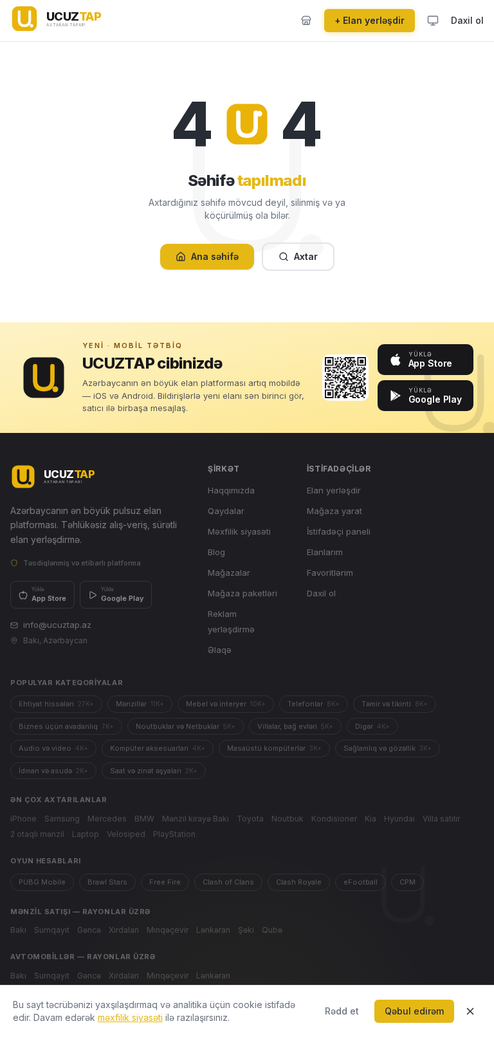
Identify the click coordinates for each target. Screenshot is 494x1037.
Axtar (306, 256)
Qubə (272, 930)
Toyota (250, 818)
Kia (370, 818)
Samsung (62, 818)
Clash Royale (299, 881)
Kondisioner (334, 818)
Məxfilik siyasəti (239, 531)
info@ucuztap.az (57, 624)
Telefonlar (314, 703)
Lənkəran (213, 930)
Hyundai (399, 818)
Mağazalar (229, 572)
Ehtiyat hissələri (56, 703)
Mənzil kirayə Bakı (195, 818)
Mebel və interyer (226, 703)
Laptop (85, 834)
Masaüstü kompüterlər (274, 748)
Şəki (246, 930)
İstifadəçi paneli (338, 531)
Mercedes (107, 818)
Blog (216, 552)
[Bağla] (470, 1011)
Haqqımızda (231, 490)
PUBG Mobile (42, 881)
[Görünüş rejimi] (433, 20)
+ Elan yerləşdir (369, 20)
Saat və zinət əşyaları (153, 770)
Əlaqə (220, 650)
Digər (372, 726)
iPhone (23, 818)
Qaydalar (226, 511)
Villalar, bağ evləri (295, 726)
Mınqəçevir (167, 930)
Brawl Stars (107, 881)
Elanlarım (325, 552)
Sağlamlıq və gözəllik (387, 748)
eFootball (360, 881)
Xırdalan (124, 930)
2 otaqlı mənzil (37, 834)
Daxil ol (467, 20)
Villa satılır (441, 818)
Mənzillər (140, 703)
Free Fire (165, 881)
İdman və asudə (53, 770)
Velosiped (126, 834)
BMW (144, 818)
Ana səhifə (215, 256)
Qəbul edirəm (414, 1010)
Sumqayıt (51, 930)
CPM (407, 881)
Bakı (18, 930)
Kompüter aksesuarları (157, 748)
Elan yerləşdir (334, 490)
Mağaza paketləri (242, 593)
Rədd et (342, 1010)
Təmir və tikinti (394, 703)
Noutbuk (287, 818)
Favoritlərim (330, 572)
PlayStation (174, 834)
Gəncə (89, 930)
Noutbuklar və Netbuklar (185, 726)
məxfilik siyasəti (130, 1017)
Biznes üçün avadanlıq (66, 726)
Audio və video (53, 748)
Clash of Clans (228, 881)
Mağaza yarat (334, 511)
